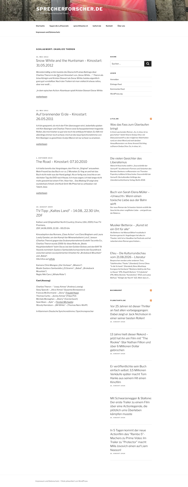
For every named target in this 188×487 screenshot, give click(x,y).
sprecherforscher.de (69, 9)
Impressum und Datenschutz (48, 32)
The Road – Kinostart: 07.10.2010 (61, 162)
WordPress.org (116, 94)
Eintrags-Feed (116, 84)
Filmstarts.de (118, 300)
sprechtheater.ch (80, 26)
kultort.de (97, 26)
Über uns (121, 26)
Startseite (40, 26)
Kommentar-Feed (117, 89)
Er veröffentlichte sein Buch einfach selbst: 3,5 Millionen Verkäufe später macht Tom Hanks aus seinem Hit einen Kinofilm (128, 374)
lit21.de (114, 119)
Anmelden (114, 79)
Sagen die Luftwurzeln (59, 26)
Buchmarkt (116, 290)
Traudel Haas (72, 293)
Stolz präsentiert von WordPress (74, 481)
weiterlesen (41, 96)
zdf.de (52, 259)
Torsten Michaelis (64, 302)
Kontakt (109, 26)
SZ (58, 75)
